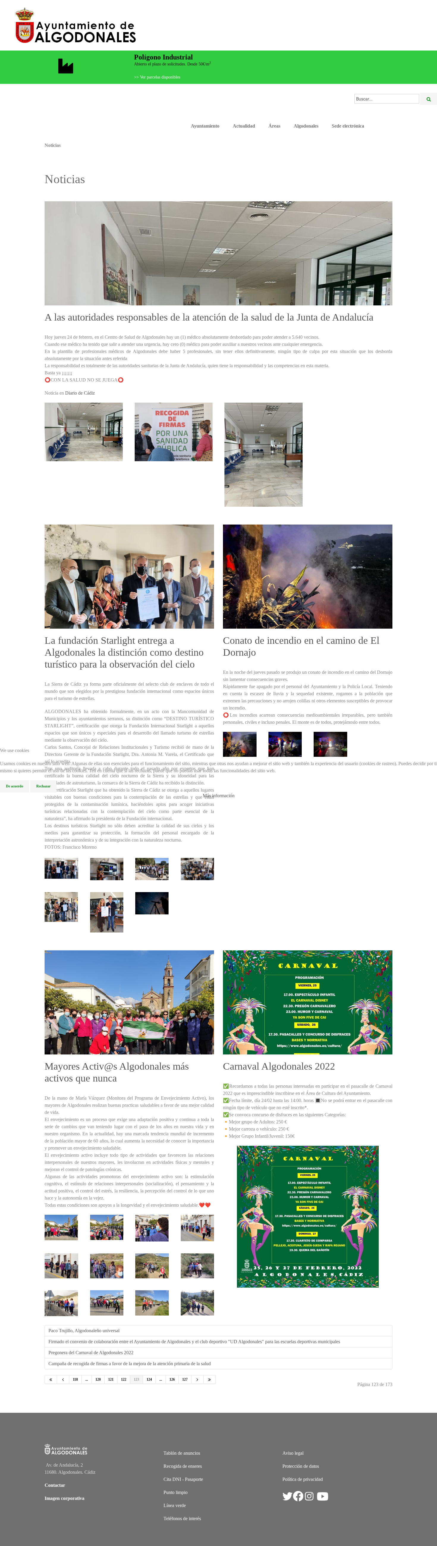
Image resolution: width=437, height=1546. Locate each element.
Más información (219, 795)
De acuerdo (14, 786)
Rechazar (43, 786)
